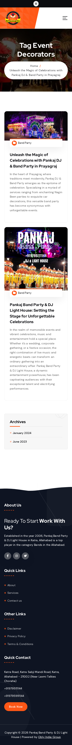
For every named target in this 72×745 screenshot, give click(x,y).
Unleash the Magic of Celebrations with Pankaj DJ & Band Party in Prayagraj (36, 160)
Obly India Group (49, 737)
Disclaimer (14, 628)
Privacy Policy (16, 636)
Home (34, 66)
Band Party (24, 143)
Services (12, 593)
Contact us (14, 600)
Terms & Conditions (20, 644)
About (11, 585)
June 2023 (20, 441)
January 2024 (22, 433)
